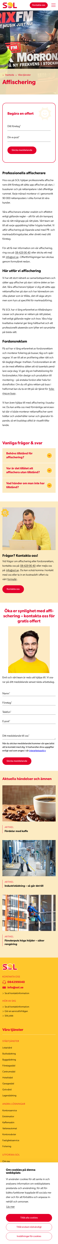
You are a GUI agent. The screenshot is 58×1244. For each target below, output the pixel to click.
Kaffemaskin (8, 1122)
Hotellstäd (7, 1078)
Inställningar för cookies (29, 1236)
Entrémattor (8, 1116)
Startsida (9, 75)
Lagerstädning (9, 1095)
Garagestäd (8, 1084)
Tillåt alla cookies (29, 1218)
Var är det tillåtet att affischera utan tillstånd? (23, 470)
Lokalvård (7, 1048)
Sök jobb (9, 1016)
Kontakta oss (38, 5)
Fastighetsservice (10, 1140)
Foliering (6, 1146)
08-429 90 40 (22, 252)
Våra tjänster (24, 75)
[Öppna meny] (53, 5)
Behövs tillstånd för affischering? (19, 455)
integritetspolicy (37, 751)
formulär (12, 579)
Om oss (6, 1161)
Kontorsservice (9, 1110)
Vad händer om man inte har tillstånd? (25, 485)
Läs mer (10, 1207)
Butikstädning (9, 1054)
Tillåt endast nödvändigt (29, 1227)
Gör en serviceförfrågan (16, 1011)
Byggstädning (9, 1060)
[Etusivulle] (9, 5)
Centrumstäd (8, 1072)
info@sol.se (12, 257)
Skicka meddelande (22, 150)
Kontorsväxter (9, 1134)
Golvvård (6, 1090)
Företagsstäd (8, 1066)
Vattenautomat (9, 1128)
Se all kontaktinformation (17, 993)
